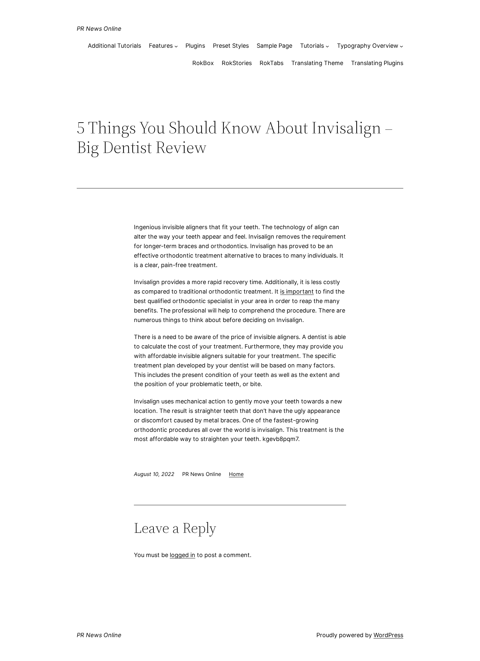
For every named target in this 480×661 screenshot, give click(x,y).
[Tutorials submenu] (327, 46)
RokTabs (271, 62)
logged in (182, 554)
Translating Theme (317, 62)
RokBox (203, 62)
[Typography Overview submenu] (401, 46)
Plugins (195, 45)
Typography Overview (367, 45)
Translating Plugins (377, 62)
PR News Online (99, 28)
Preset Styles (231, 45)
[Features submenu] (176, 46)
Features (161, 45)
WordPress (388, 635)
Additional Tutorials (114, 45)
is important (297, 291)
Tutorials (312, 45)
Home (236, 474)
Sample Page (274, 45)
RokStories (237, 62)
